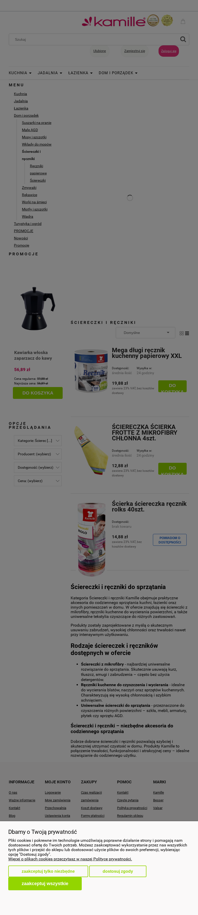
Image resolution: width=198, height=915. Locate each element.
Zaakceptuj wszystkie (45, 883)
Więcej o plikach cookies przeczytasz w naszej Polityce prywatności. (70, 859)
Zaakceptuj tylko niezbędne (48, 871)
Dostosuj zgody (118, 871)
